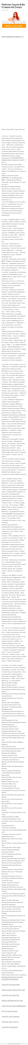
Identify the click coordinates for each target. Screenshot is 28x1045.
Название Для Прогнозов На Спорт (12, 1000)
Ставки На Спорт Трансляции (11, 984)
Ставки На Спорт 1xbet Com (10, 995)
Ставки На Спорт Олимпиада (10, 1016)
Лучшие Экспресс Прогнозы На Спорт (13, 990)
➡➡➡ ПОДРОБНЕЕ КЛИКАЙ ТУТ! (12, 37)
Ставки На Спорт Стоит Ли (10, 1022)
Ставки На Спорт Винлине (10, 1027)
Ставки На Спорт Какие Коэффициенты (14, 1006)
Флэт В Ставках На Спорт (9, 1011)
